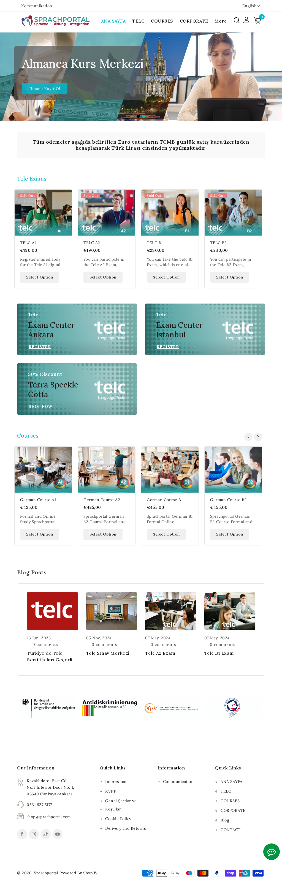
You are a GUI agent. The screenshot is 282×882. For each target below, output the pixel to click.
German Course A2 (101, 499)
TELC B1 (155, 242)
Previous (6, 78)
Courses (27, 435)
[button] (237, 20)
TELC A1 (28, 242)
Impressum (116, 781)
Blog (225, 820)
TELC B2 (218, 242)
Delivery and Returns (125, 828)
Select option (39, 277)
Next (276, 78)
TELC (226, 791)
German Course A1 (38, 499)
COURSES (230, 800)
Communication (178, 781)
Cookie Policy (118, 818)
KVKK (110, 791)
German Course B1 (165, 499)
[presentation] (248, 437)
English (249, 5)
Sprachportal (46, 872)
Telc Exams (31, 178)
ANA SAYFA (232, 781)
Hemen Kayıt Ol (42, 88)
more (221, 21)
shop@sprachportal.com (49, 816)
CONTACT (231, 829)
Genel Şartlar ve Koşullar (121, 805)
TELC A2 (91, 242)
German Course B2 (228, 499)
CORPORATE (233, 810)
